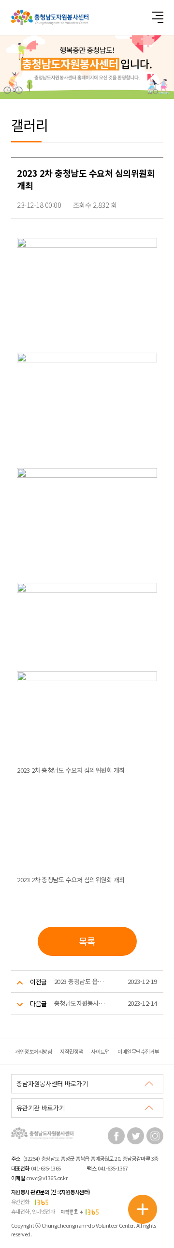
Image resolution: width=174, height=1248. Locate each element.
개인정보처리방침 (33, 1051)
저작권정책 (71, 1051)
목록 (87, 941)
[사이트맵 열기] (157, 17)
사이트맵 (100, 1051)
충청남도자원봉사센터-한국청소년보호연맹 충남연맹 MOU (80, 1003)
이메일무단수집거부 (138, 1051)
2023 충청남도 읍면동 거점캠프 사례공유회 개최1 (80, 981)
